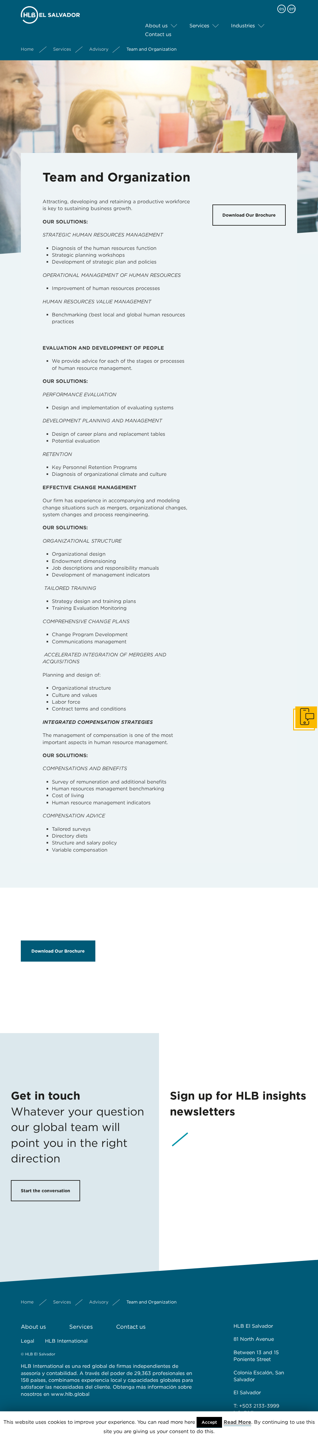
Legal (27, 1341)
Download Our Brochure (249, 215)
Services (199, 26)
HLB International (66, 1341)
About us (156, 26)
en (292, 8)
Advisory (98, 49)
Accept (209, 1422)
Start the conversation (45, 1190)
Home (27, 49)
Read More (237, 1422)
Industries (243, 26)
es (281, 8)
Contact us (158, 34)
